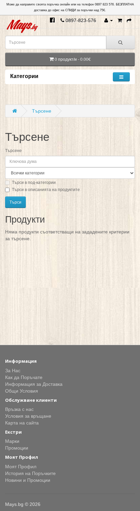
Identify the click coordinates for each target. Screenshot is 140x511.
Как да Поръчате (23, 377)
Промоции (16, 448)
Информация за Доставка (34, 384)
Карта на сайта (22, 422)
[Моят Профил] (108, 20)
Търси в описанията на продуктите (46, 189)
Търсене (41, 111)
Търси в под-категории (34, 182)
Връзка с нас (19, 409)
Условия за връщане (28, 416)
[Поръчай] (129, 20)
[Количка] (120, 20)
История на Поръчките (30, 473)
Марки (12, 441)
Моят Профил (20, 466)
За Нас (12, 370)
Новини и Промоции (27, 480)
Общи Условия (21, 391)
